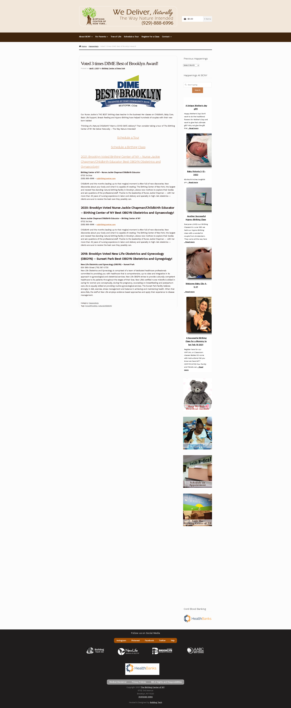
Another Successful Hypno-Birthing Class (196, 218)
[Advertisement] (197, 566)
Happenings (93, 46)
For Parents (100, 36)
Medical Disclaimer (118, 682)
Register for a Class (150, 36)
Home (84, 46)
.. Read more (193, 128)
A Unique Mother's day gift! (196, 107)
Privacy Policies (139, 682)
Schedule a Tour (131, 36)
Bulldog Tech (156, 702)
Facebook (149, 640)
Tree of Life (116, 36)
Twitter (162, 640)
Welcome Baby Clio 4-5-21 (196, 285)
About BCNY (85, 36)
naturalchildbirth (105, 306)
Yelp (172, 640)
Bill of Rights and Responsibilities (166, 682)
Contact (166, 36)
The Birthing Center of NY (152, 687)
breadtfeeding (91, 306)
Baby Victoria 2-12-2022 (196, 173)
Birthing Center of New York (113, 68)
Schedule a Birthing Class (128, 147)
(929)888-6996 (145, 697)
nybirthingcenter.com (106, 178)
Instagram (121, 640)
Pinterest (135, 640)
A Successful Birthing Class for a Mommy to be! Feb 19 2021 (196, 341)
